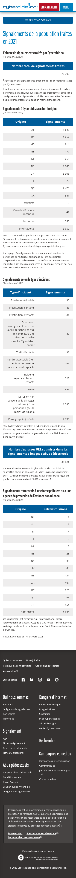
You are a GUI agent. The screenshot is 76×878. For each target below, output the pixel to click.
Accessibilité (9, 671)
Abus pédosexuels (16, 764)
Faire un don (15, 833)
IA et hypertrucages (49, 718)
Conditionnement (12, 777)
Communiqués (47, 765)
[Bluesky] (31, 679)
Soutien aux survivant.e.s (41, 833)
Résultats (8, 704)
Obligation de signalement (17, 709)
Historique (8, 718)
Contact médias (47, 779)
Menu (66, 7)
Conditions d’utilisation (47, 665)
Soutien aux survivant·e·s (16, 786)
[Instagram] (40, 679)
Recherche (47, 740)
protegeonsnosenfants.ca (44, 825)
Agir (5, 738)
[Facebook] (23, 679)
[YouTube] (48, 679)
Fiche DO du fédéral (13, 752)
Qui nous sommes (40, 20)
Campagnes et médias (55, 753)
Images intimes (47, 709)
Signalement (49, 7)
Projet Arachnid (11, 782)
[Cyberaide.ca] (20, 8)
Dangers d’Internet (52, 696)
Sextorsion (45, 713)
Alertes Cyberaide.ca (49, 728)
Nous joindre (33, 660)
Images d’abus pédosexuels (17, 772)
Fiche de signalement (14, 743)
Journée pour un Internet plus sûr (55, 772)
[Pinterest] (57, 679)
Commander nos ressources (24, 837)
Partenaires (9, 713)
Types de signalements (15, 748)
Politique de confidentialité (17, 665)
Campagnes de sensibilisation (54, 761)
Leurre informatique (49, 704)
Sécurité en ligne (47, 723)
